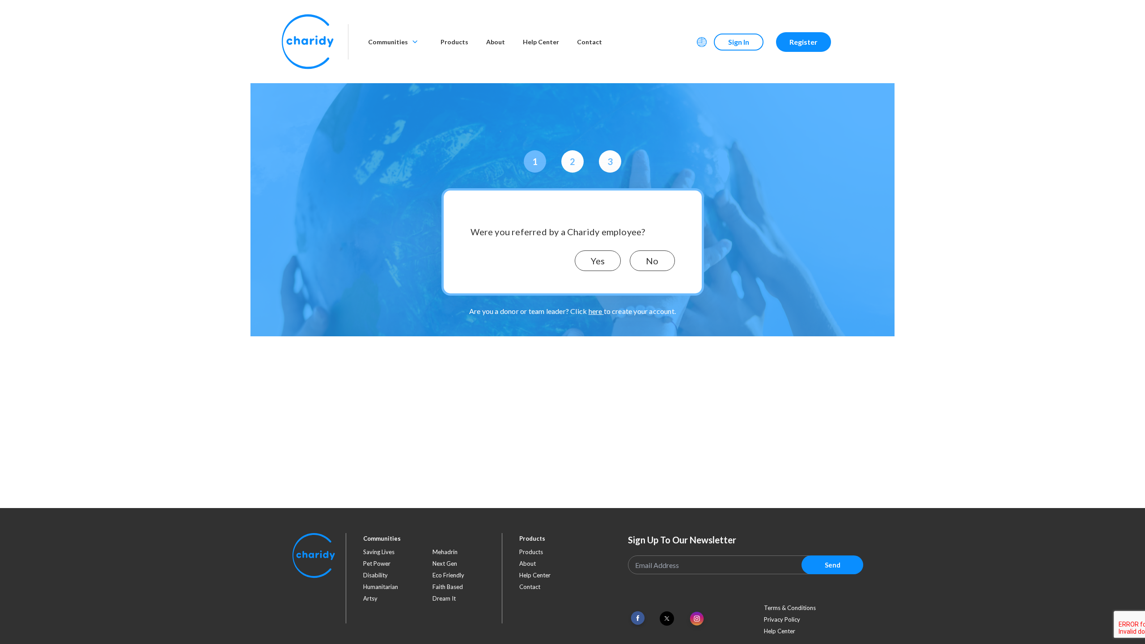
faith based (448, 586)
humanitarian (380, 586)
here (596, 311)
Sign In (738, 42)
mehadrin (445, 551)
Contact (589, 42)
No (652, 260)
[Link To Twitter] (667, 618)
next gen (445, 563)
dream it (444, 598)
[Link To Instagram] (697, 619)
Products (454, 42)
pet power (376, 563)
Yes (598, 260)
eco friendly (448, 575)
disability (375, 575)
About (495, 42)
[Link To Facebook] (638, 618)
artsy (370, 598)
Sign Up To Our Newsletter (682, 539)
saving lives (378, 551)
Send (832, 565)
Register (803, 42)
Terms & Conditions (790, 607)
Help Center (541, 42)
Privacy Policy (782, 619)
